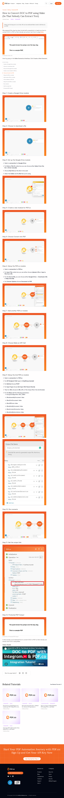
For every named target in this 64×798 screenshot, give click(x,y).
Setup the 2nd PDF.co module (10, 81)
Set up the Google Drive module (10, 68)
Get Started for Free (31, 759)
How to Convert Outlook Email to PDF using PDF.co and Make (49, 706)
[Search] (46, 3)
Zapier (11, 703)
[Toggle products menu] (14, 3)
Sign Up (58, 3)
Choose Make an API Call (9, 79)
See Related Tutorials (55, 684)
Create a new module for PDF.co (10, 70)
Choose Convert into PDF (9, 72)
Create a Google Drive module (10, 64)
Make (42, 32)
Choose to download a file (9, 66)
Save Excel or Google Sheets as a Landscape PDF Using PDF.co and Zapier (11, 706)
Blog (23, 3)
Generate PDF (15, 9)
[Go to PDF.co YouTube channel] (8, 776)
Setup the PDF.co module (9, 75)
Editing (9, 9)
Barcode (30, 703)
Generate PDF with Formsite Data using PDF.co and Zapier (11, 728)
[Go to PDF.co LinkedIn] (13, 776)
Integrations (18, 3)
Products (12, 3)
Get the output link (7, 86)
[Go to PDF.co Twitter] (10, 776)
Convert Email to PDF (45, 703)
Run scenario (6, 83)
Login (51, 3)
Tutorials (27, 3)
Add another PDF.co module (9, 77)
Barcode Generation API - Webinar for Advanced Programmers (30, 706)
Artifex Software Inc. (22, 795)
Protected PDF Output (8, 88)
